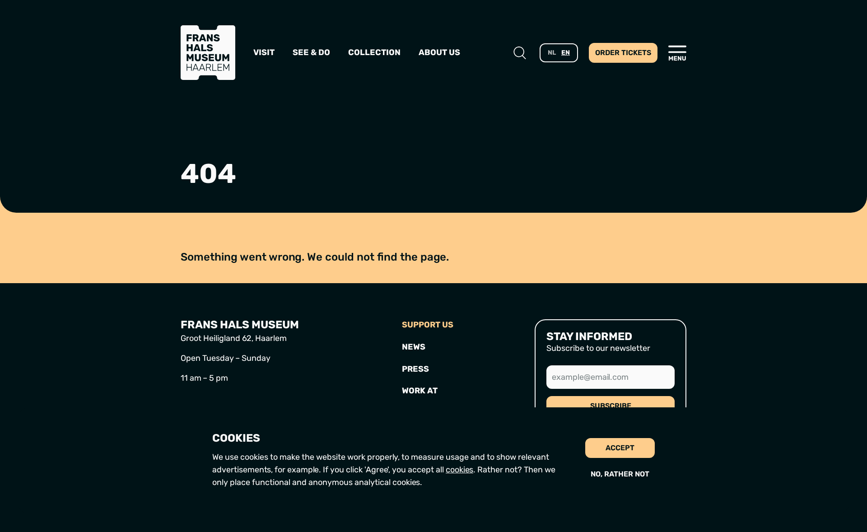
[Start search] (520, 53)
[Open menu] (677, 53)
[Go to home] (208, 52)
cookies (459, 470)
